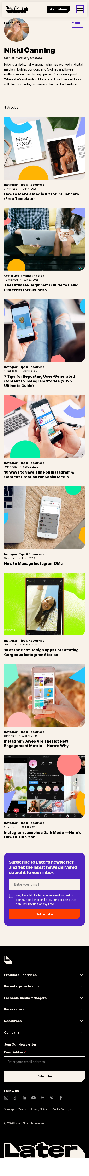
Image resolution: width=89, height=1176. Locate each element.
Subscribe (44, 914)
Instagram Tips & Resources (24, 184)
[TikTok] (15, 1098)
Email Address (15, 1052)
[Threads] (43, 1098)
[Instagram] (6, 1098)
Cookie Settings (61, 1109)
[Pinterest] (52, 1098)
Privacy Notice (39, 1109)
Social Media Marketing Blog (24, 275)
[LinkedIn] (24, 1098)
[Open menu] (80, 9)
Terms (22, 1109)
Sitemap (9, 1109)
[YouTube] (33, 1098)
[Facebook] (61, 1098)
